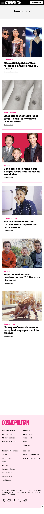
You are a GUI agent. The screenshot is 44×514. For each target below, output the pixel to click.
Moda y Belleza (10, 113)
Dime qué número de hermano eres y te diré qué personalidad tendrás (22, 330)
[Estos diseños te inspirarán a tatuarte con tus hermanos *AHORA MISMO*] (22, 95)
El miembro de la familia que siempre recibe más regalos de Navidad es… (22, 171)
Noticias (7, 165)
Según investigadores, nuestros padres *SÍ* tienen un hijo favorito (22, 277)
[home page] (13, 2)
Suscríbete (36, 3)
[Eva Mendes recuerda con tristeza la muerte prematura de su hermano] (22, 200)
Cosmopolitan (8, 125)
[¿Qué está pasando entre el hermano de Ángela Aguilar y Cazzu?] (22, 42)
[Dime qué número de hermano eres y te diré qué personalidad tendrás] (22, 306)
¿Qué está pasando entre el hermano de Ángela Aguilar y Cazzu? (21, 65)
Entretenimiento (10, 60)
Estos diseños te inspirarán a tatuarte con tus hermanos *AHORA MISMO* (21, 118)
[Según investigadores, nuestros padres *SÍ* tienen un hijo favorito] (22, 253)
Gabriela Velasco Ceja (11, 72)
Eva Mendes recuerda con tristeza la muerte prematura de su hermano (21, 224)
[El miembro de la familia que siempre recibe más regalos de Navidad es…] (22, 147)
